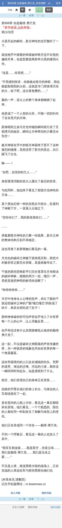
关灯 (48, 10)
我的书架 (46, 493)
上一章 (22, 15)
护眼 (39, 10)
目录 (31, 15)
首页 (58, 3)
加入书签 (15, 493)
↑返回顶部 (55, 507)
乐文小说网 (18, 507)
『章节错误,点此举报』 (17, 27)
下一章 (40, 15)
